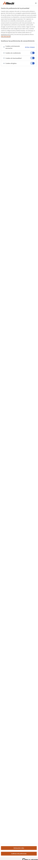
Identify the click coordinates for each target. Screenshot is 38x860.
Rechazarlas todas (19, 848)
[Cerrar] (36, 3)
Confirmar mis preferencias (19, 853)
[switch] (32, 53)
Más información (5, 36)
